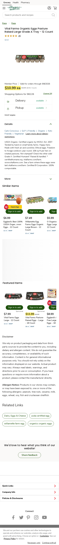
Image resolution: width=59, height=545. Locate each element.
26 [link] (19, 36)
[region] (29, 536)
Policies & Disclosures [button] (12, 498)
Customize (44, 536)
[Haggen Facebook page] (14, 517)
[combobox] (29, 15)
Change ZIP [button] (47, 93)
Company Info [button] (8, 492)
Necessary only (33, 543)
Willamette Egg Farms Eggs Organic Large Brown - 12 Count (34, 225)
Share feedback (29, 455)
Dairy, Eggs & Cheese (15, 415)
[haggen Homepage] (14, 8)
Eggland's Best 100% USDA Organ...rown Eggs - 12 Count (12, 224)
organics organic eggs (41, 423)
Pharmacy (25, 2)
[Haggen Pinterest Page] (28, 517)
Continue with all (49, 543)
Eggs (4, 23)
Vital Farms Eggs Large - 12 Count (11, 319)
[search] (53, 15)
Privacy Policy (10, 538)
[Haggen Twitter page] (21, 517)
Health (16, 2)
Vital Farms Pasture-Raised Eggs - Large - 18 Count (34, 320)
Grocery (6, 2)
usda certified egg (40, 415)
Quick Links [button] (7, 486)
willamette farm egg (14, 423)
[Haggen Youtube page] (44, 517)
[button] (49, 8)
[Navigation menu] (4, 8)
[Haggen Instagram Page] (36, 517)
